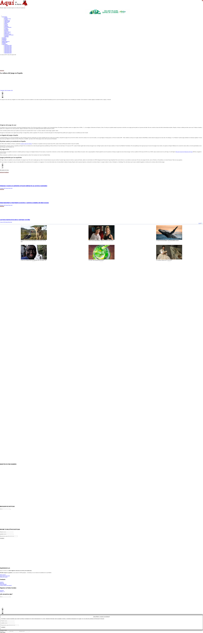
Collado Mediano (7, 20)
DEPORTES (4, 39)
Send (1, 632)
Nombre (1, 531)
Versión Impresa (5, 44)
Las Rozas (6, 28)
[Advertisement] (101, 62)
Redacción (2, 583)
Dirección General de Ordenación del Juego (184, 151)
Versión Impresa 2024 (8, 47)
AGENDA (4, 43)
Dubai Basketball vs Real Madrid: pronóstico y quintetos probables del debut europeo (24, 202)
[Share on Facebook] (2, 93)
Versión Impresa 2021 (8, 50)
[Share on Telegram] (2, 96)
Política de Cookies (3, 576)
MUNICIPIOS (4, 16)
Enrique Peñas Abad (9, 188)
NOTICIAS (2, 70)
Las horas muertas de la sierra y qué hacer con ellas (15, 219)
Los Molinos (6, 29)
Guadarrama (6, 26)
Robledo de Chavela (7, 33)
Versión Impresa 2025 (8, 46)
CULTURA (4, 40)
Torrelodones (6, 35)
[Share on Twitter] (2, 166)
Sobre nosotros (3, 574)
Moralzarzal (6, 30)
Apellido (1, 534)
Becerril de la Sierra (7, 18)
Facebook (2, 590)
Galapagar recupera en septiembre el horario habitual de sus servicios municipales (23, 186)
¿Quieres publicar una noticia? (6, 585)
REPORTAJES (4, 42)
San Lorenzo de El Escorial (8, 34)
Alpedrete (6, 17)
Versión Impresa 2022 (8, 49)
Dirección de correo (4, 536)
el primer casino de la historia (26, 143)
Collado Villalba (7, 21)
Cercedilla (6, 19)
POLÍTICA (4, 37)
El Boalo (5, 23)
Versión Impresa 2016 (8, 52)
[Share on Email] (2, 97)
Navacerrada (6, 31)
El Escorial (6, 24)
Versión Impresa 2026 (8, 45)
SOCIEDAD (4, 38)
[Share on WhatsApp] (2, 92)
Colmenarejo (6, 22)
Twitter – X (2, 591)
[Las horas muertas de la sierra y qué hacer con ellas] (10, 217)
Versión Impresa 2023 (8, 48)
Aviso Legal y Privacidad (5, 575)
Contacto (1, 582)
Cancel (4, 632)
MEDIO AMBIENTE (6, 41)
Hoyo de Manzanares (7, 27)
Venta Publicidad (3, 584)
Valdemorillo (6, 36)
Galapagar (6, 25)
